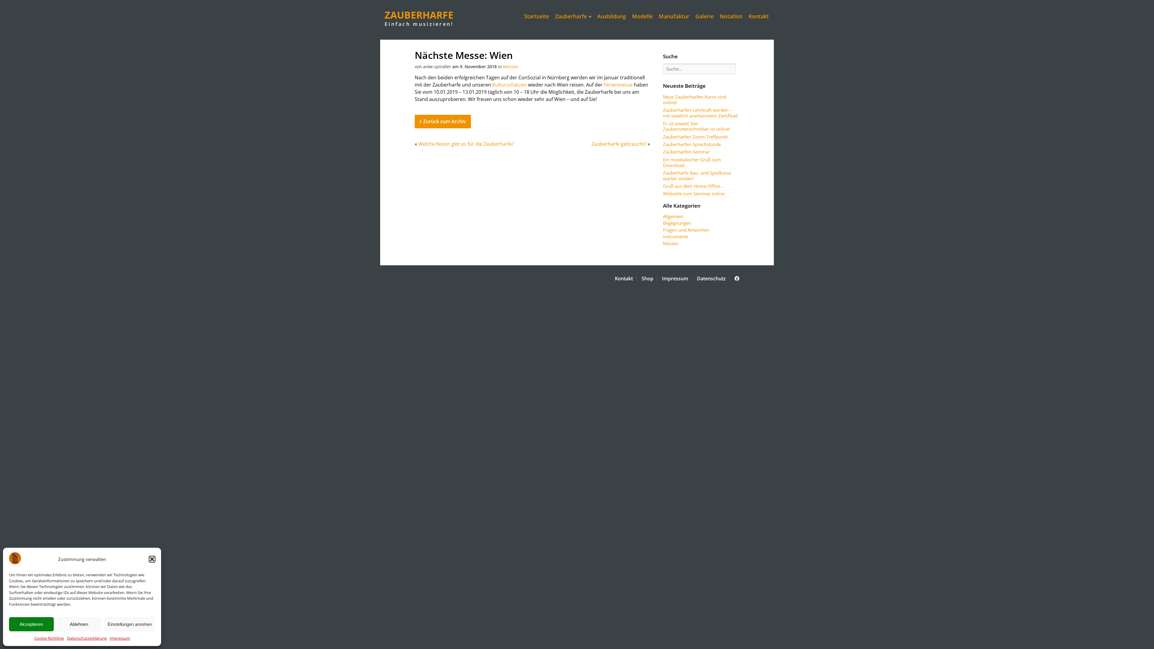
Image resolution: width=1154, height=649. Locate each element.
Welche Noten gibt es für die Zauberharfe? (466, 144)
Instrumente (675, 236)
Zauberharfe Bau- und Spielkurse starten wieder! (697, 175)
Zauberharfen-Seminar (686, 152)
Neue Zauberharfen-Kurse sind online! (694, 99)
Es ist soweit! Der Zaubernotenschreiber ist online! (696, 126)
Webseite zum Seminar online (694, 193)
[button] (152, 559)
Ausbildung (611, 16)
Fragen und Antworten (686, 230)
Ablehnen (79, 624)
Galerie (704, 16)
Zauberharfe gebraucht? (618, 144)
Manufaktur (674, 16)
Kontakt (759, 16)
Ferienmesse (618, 84)
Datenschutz (711, 278)
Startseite (536, 16)
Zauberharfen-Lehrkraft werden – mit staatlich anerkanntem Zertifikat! (700, 113)
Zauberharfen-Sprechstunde (692, 144)
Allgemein (673, 216)
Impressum (120, 638)
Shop (647, 278)
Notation (731, 16)
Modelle (642, 16)
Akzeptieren (31, 624)
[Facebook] (736, 278)
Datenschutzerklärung (87, 638)
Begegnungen (677, 223)
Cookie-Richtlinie (49, 638)
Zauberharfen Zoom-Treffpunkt (695, 137)
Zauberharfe (571, 16)
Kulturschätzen (509, 84)
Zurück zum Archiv (444, 121)
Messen (511, 66)
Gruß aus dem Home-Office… (693, 186)
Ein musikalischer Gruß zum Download (692, 162)
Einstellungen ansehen (130, 624)
